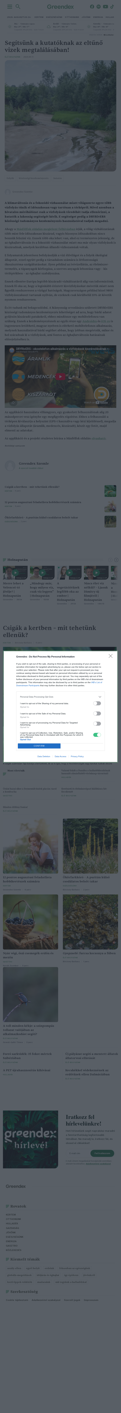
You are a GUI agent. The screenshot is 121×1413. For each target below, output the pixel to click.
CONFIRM (39, 746)
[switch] (97, 703)
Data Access (60, 756)
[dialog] (60, 706)
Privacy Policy (77, 756)
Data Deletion (43, 756)
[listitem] (60, 696)
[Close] (111, 657)
